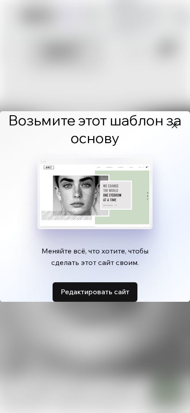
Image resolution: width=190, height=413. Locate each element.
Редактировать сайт (95, 291)
